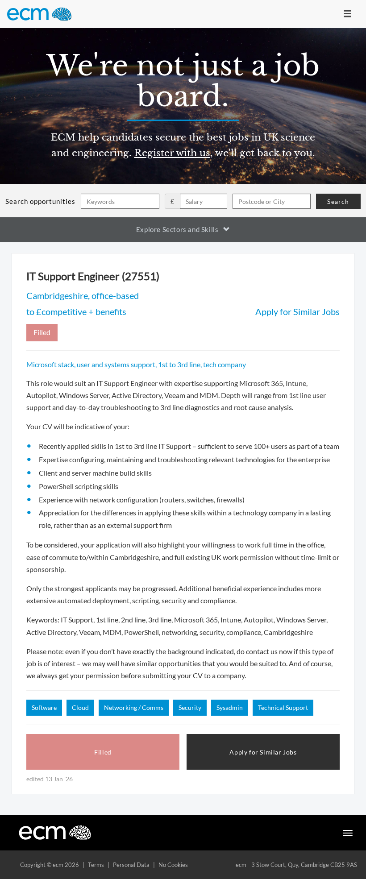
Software (44, 707)
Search (338, 201)
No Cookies (173, 864)
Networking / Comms (133, 707)
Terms (96, 864)
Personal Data (131, 864)
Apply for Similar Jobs (297, 311)
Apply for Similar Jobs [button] (262, 752)
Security (190, 707)
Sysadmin (229, 707)
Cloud (80, 707)
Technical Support (283, 707)
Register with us (172, 153)
